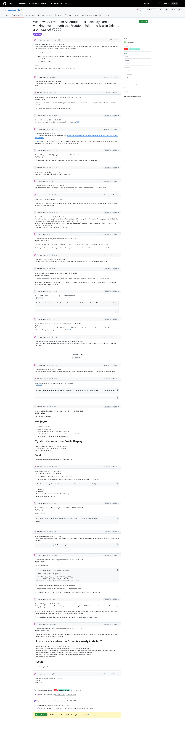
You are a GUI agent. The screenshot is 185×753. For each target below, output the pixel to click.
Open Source (45, 3)
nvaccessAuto (41, 40)
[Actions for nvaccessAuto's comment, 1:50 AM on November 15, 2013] (119, 212)
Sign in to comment (94, 715)
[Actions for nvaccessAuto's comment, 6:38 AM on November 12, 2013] (119, 194)
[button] (117, 303)
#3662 (69, 330)
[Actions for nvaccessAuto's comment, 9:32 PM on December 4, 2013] (119, 599)
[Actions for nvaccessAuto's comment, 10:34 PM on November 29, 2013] (119, 503)
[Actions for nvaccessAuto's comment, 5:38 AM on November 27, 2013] (119, 291)
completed (61, 701)
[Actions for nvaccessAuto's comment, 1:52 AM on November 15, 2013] (119, 234)
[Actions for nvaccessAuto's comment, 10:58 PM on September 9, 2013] (119, 77)
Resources (33, 3)
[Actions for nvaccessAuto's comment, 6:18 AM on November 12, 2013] (119, 150)
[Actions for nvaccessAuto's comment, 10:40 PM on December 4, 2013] (119, 674)
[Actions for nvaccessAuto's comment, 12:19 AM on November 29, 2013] (119, 466)
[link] (43, 690)
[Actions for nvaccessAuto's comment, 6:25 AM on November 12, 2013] (119, 181)
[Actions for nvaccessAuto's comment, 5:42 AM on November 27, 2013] (119, 319)
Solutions (22, 3)
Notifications (152, 10)
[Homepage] (4, 3)
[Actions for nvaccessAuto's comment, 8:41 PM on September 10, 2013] (119, 92)
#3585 (37, 141)
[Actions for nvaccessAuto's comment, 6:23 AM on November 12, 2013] (119, 167)
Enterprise (58, 3)
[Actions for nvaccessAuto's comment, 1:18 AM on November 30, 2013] (119, 531)
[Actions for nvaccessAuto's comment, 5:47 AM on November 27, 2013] (119, 337)
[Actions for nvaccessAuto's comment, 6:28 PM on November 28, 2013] (119, 406)
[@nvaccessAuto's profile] (35, 40)
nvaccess (9, 10)
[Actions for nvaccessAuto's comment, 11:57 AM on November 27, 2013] (119, 365)
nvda (17, 10)
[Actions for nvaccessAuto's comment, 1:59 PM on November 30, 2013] (119, 555)
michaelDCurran (60, 695)
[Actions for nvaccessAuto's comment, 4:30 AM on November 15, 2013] (119, 268)
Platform (11, 3)
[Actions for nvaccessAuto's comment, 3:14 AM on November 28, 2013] (119, 378)
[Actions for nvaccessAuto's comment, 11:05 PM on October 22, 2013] (119, 115)
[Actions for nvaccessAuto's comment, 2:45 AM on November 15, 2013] (119, 255)
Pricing (67, 3)
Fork (165, 10)
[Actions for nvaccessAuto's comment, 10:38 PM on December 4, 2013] (119, 624)
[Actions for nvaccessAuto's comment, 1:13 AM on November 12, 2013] (119, 129)
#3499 (78, 122)
